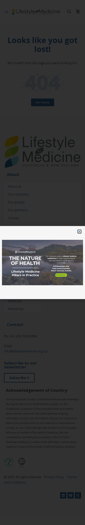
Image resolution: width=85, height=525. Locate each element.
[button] (79, 231)
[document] (42, 262)
